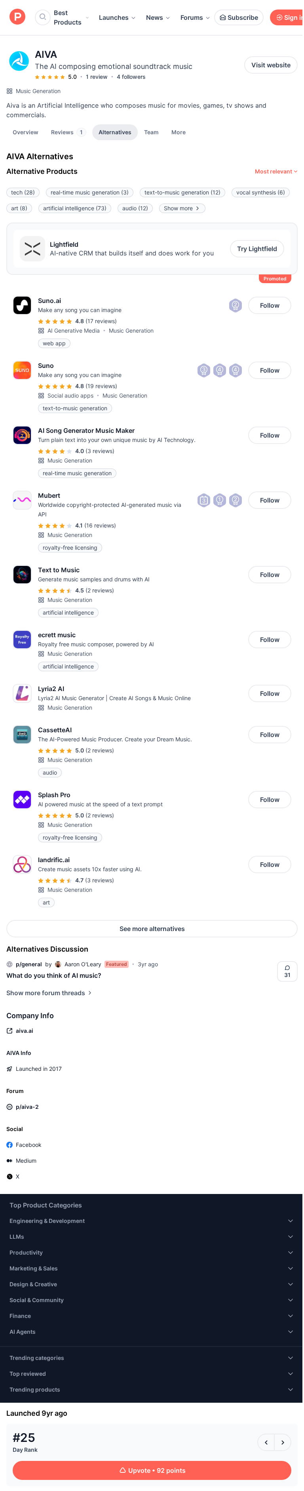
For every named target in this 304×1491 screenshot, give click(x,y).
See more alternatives (152, 929)
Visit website (271, 65)
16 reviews (100, 525)
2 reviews (99, 590)
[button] (178, 132)
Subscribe (243, 17)
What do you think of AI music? (53, 975)
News (154, 17)
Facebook (29, 1144)
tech (23, 192)
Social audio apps (70, 395)
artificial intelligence (74, 208)
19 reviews (101, 386)
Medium (26, 1160)
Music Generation (38, 91)
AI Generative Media (74, 330)
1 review (97, 76)
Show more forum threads (45, 993)
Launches (114, 17)
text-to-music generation (182, 192)
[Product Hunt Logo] (17, 17)
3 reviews (99, 450)
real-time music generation (90, 192)
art (19, 208)
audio (135, 208)
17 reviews (101, 321)
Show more (178, 208)
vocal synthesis (260, 192)
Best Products (68, 17)
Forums (191, 17)
